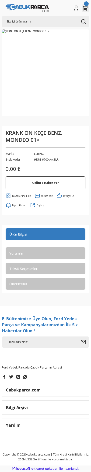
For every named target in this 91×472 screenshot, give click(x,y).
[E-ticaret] (45, 468)
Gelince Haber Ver (45, 182)
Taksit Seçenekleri (23, 268)
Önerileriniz (18, 283)
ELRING (39, 154)
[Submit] (85, 342)
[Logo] (27, 8)
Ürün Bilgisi (18, 234)
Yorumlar (16, 253)
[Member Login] (76, 8)
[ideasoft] (21, 469)
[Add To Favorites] (18, 196)
